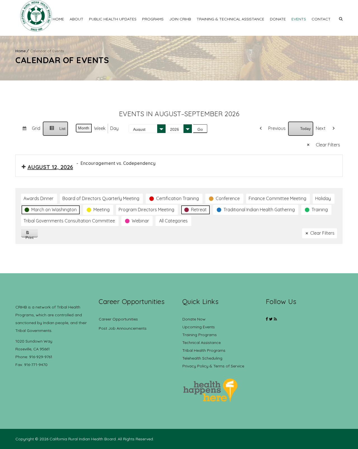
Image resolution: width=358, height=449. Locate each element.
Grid (29, 130)
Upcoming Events (198, 326)
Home (58, 19)
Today (305, 128)
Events (298, 19)
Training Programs (199, 334)
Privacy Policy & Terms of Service (213, 366)
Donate (278, 19)
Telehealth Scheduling (202, 358)
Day (114, 128)
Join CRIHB (180, 19)
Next (321, 128)
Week (99, 128)
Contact (321, 19)
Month (83, 128)
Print (31, 236)
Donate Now (194, 319)
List (55, 131)
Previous (277, 128)
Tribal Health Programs (203, 350)
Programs (153, 19)
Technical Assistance (201, 342)
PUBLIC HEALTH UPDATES (112, 19)
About (76, 19)
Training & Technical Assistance (230, 19)
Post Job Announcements (123, 328)
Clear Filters (328, 145)
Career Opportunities (118, 319)
